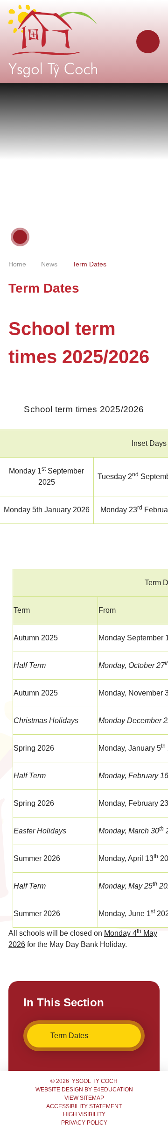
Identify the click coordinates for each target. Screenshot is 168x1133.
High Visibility (84, 1114)
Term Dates (89, 264)
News (49, 264)
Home (17, 264)
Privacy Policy (84, 1122)
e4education (113, 1089)
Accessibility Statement (84, 1106)
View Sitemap (84, 1098)
